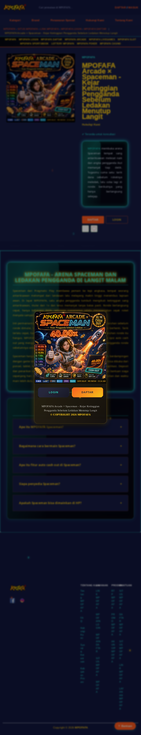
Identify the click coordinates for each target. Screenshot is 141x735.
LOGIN (53, 392)
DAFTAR (88, 392)
